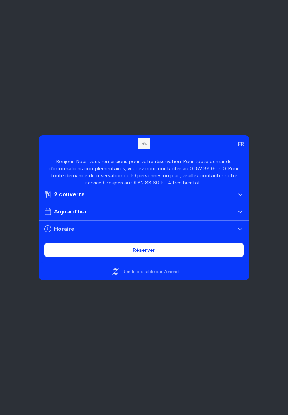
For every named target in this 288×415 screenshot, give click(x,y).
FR (241, 144)
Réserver (144, 250)
